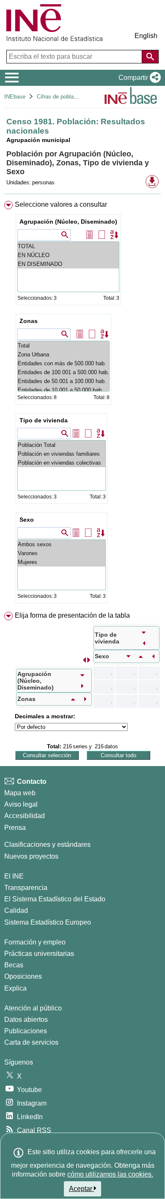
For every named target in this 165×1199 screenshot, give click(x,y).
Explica (15, 988)
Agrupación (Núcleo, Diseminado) (68, 221)
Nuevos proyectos (31, 856)
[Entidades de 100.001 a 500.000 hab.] (63, 372)
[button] (138, 77)
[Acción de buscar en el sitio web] (150, 56)
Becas (13, 965)
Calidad (16, 910)
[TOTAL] (68, 246)
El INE (14, 876)
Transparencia (25, 887)
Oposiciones (23, 976)
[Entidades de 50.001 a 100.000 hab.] (63, 381)
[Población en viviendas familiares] (61, 453)
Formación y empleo (35, 942)
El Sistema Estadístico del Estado (54, 899)
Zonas (28, 321)
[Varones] (61, 553)
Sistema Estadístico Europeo (47, 922)
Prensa (15, 827)
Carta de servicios (31, 1042)
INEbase (14, 96)
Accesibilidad (24, 815)
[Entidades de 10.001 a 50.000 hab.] (63, 390)
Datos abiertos (26, 1019)
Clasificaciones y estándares (47, 844)
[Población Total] (61, 445)
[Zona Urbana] (63, 354)
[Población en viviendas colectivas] (61, 462)
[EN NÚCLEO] (68, 255)
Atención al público (33, 1008)
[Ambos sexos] (61, 544)
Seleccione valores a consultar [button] (61, 204)
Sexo (26, 519)
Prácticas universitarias (39, 953)
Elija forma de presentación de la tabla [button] (72, 615)
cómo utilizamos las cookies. (110, 1174)
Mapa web (20, 793)
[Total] (63, 345)
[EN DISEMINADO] (68, 264)
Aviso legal (21, 804)
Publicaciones (25, 1031)
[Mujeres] (61, 562)
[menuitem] (82, 404)
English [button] (146, 35)
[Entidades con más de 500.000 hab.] (63, 363)
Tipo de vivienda (43, 420)
